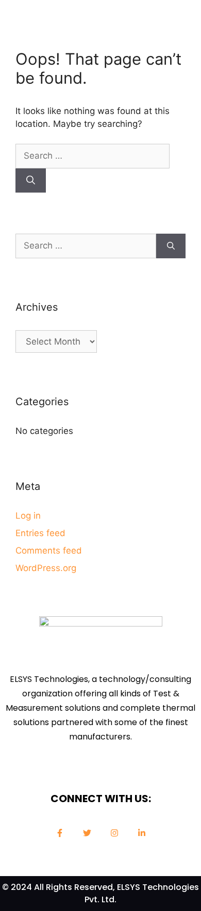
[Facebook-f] (59, 833)
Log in (28, 515)
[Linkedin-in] (141, 833)
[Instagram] (114, 833)
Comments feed (48, 550)
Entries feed (40, 533)
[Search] (30, 180)
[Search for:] (92, 155)
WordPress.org (45, 568)
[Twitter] (87, 833)
